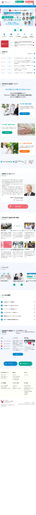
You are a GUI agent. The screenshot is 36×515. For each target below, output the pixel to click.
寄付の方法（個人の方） (27, 385)
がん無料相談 (19, 1)
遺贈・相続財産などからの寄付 (28, 388)
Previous (3, 17)
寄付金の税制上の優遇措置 (28, 391)
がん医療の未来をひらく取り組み (5, 388)
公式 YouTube (7, 346)
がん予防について (15, 385)
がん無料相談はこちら (25, 363)
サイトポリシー (33, 402)
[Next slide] (22, 285)
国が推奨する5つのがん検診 (17, 388)
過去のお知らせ (30, 53)
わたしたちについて (4, 36)
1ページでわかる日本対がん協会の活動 (25, 37)
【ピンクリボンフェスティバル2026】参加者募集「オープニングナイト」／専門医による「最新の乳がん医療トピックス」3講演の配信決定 (24, 62)
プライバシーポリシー (27, 402)
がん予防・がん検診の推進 (16, 376)
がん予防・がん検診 (26, 6)
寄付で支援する (29, 1)
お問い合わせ (10, 363)
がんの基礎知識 (20, 6)
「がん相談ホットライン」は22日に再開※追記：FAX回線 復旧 (20, 70)
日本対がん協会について (4, 6)
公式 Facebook (7, 348)
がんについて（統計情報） (4, 385)
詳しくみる (24, 113)
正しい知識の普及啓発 (16, 379)
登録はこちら (18, 354)
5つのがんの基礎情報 (18, 36)
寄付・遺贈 (32, 6)
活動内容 (10, 6)
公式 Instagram (7, 343)
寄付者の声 (26, 394)
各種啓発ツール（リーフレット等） (32, 37)
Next (33, 17)
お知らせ (15, 6)
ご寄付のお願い (18, 206)
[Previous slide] (14, 285)
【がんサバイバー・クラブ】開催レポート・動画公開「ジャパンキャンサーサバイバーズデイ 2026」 (24, 66)
